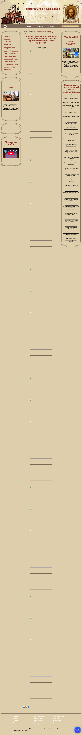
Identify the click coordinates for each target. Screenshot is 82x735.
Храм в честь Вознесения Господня (71, 186)
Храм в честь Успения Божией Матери (71, 117)
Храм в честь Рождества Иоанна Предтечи (71, 145)
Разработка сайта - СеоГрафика (20, 730)
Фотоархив (8, 44)
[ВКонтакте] (24, 707)
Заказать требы (9, 67)
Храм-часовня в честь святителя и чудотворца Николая (71, 240)
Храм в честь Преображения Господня (71, 157)
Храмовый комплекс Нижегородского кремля (71, 111)
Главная (29, 26)
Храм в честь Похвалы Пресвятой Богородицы (71, 214)
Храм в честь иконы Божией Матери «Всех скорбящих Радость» (71, 199)
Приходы (7, 41)
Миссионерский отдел (9, 47)
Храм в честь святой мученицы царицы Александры (71, 233)
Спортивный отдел (11, 64)
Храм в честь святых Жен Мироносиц (71, 163)
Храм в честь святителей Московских (71, 134)
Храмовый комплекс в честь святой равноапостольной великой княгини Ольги (71, 220)
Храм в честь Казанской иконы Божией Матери (71, 174)
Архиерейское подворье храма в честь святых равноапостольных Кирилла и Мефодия (71, 104)
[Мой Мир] (28, 707)
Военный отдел (9, 62)
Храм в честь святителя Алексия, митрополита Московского (71, 227)
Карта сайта (56, 718)
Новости (40, 26)
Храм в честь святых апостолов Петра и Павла (71, 128)
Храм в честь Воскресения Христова (71, 180)
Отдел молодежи (10, 56)
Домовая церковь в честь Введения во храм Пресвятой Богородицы (71, 192)
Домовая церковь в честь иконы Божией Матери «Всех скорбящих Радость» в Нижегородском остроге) (71, 207)
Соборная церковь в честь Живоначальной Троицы (71, 169)
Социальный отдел (11, 59)
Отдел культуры (10, 54)
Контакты (50, 26)
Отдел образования (11, 51)
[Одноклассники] (26, 707)
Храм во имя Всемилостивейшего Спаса (71, 97)
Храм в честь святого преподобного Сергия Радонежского (71, 152)
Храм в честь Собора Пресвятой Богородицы (71, 122)
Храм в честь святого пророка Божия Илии (71, 139)
